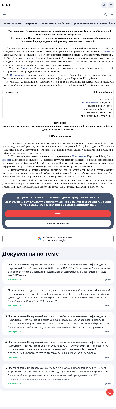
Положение (27, 68)
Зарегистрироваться (58, 223)
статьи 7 (32, 58)
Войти (58, 213)
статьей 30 (108, 51)
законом (6, 159)
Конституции (79, 156)
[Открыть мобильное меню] (111, 5)
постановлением (89, 102)
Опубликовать (17, 75)
